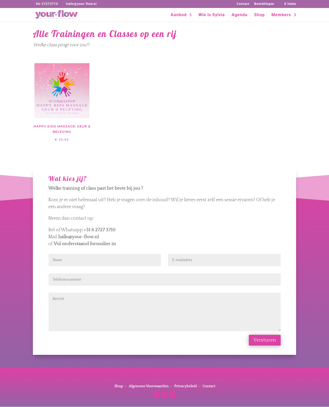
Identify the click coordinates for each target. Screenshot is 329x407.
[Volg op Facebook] (164, 395)
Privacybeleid (185, 386)
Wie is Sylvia (211, 15)
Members (281, 15)
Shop (259, 15)
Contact (243, 4)
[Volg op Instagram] (156, 395)
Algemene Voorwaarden (149, 386)
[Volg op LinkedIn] (173, 395)
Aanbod (179, 15)
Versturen (264, 340)
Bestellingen (264, 4)
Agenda (240, 15)
